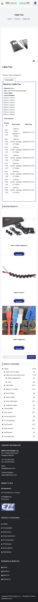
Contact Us (7, 579)
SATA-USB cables (11, 401)
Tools (9, 382)
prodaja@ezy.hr (6, 497)
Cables (6, 369)
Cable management (15, 75)
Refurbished (8, 432)
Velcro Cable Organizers (19, 245)
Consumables (8, 408)
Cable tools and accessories (15, 375)
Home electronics (10, 416)
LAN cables (9, 385)
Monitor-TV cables (12, 389)
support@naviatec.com (9, 475)
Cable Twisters (19, 292)
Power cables (10, 397)
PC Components (9, 420)
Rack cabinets (8, 428)
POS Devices (8, 424)
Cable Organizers (19, 339)
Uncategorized (9, 436)
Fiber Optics (8, 412)
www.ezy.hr (5, 499)
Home (5, 567)
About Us (6, 575)
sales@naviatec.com (8, 468)
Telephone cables (11, 405)
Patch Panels (10, 393)
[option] (19, 46)
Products (6, 571)
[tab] (9, 80)
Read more (19, 254)
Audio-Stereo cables (12, 372)
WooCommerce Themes (20, 598)
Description (9, 80)
